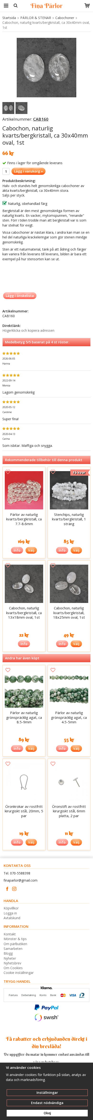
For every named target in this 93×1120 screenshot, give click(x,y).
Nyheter (10, 958)
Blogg (8, 953)
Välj (31, 550)
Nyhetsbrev (12, 963)
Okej (47, 1113)
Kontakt (10, 934)
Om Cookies (13, 968)
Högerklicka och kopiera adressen (28, 330)
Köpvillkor (11, 908)
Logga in (10, 913)
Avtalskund (12, 918)
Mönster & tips (15, 939)
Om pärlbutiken (15, 944)
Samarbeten (13, 948)
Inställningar (47, 1092)
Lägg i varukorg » (28, 171)
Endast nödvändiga (47, 1102)
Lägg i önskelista (20, 295)
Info (17, 550)
